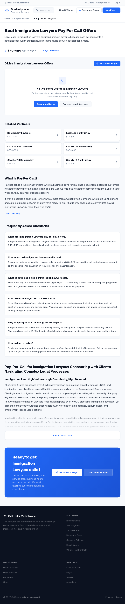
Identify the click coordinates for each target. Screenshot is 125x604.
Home (7, 18)
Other (6, 582)
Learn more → (12, 213)
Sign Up (70, 577)
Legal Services (21, 18)
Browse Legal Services (75, 104)
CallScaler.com (73, 567)
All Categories (73, 525)
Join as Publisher (98, 472)
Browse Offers (73, 520)
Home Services (10, 567)
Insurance (8, 577)
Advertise (71, 582)
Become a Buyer (90, 10)
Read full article (62, 435)
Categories (101, 2)
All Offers (89, 2)
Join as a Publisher (75, 540)
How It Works (66, 10)
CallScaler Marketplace (21, 516)
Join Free (110, 10)
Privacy (109, 597)
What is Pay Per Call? (76, 550)
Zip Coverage (72, 530)
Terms (119, 597)
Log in (117, 2)
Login (69, 572)
